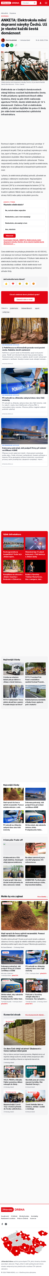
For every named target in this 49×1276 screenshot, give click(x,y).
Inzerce (33, 1218)
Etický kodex (24, 1216)
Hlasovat (9, 236)
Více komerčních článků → (35, 1015)
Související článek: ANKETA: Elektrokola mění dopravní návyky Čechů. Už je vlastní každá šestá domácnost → (24, 242)
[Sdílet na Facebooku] (3, 45)
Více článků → (42, 896)
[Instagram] (6, 1224)
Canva (22, 84)
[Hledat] (35, 3)
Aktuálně (4, 13)
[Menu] (46, 2)
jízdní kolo (14, 308)
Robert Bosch (27, 308)
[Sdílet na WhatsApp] (11, 45)
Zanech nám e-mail (24, 299)
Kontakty (34, 1216)
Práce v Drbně (22, 1218)
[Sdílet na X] (7, 45)
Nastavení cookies (8, 1218)
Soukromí (5, 1216)
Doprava (13, 13)
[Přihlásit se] (40, 3)
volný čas (6, 312)
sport (37, 308)
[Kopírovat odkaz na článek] (16, 45)
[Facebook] (2, 1224)
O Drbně (14, 1216)
